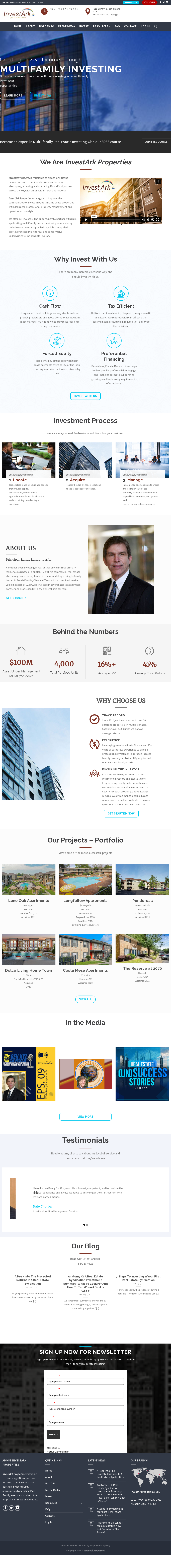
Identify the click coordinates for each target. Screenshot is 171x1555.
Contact (130, 26)
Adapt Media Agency (100, 1542)
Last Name (53, 1386)
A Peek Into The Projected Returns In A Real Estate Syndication (110, 1471)
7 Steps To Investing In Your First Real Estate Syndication (110, 1509)
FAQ (117, 26)
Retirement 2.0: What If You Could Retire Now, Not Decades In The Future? (110, 1525)
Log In (145, 26)
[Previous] (8, 1301)
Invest (84, 26)
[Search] (155, 26)
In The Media (66, 26)
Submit (53, 1431)
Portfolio (46, 26)
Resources (100, 26)
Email (50, 1413)
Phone (51, 1400)
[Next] (162, 1301)
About (30, 26)
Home (18, 26)
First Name (53, 1372)
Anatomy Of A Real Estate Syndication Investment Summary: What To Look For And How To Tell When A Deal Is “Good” (111, 1490)
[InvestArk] (19, 13)
